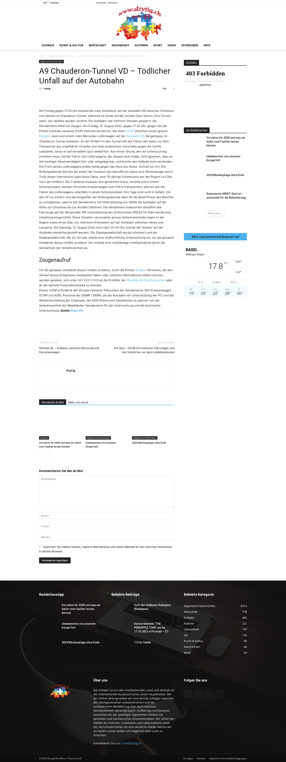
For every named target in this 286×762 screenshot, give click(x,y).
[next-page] (47, 454)
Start (41, 56)
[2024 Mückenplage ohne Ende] (153, 425)
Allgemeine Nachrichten (62, 56)
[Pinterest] (84, 97)
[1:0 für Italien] (121, 647)
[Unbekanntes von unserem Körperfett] (107, 425)
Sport (157, 45)
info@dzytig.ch (131, 743)
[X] (244, 2)
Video (172, 45)
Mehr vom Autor (78, 402)
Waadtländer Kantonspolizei (146, 280)
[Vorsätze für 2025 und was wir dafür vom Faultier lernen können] (60, 425)
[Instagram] (231, 2)
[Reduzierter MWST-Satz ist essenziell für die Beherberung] (193, 198)
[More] (120, 97)
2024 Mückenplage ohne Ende (149, 442)
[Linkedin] (102, 97)
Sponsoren (189, 45)
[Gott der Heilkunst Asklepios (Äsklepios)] (121, 610)
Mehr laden (214, 213)
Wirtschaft (97, 45)
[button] (242, 45)
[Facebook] (225, 2)
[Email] (111, 97)
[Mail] (237, 2)
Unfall (130, 131)
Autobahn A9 (135, 136)
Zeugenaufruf (55, 260)
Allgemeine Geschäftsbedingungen (228, 758)
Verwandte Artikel (52, 402)
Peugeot (45, 136)
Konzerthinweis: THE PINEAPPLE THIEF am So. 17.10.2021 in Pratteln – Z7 (151, 627)
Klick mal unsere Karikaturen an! (215, 237)
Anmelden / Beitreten (107, 2)
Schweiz (48, 45)
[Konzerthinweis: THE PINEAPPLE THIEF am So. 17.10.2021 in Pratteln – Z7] (121, 628)
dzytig (47, 88)
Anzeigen (188, 758)
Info (207, 45)
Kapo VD (77, 310)
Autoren (141, 45)
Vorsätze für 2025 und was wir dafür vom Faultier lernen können (225, 141)
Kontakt (201, 758)
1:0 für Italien (142, 642)
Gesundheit (120, 45)
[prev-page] (41, 454)
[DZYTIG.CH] (143, 23)
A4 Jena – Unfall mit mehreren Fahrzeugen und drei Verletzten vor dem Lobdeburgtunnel (144, 350)
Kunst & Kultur (71, 45)
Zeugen (140, 270)
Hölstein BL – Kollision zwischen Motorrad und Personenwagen (69, 350)
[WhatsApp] (93, 97)
